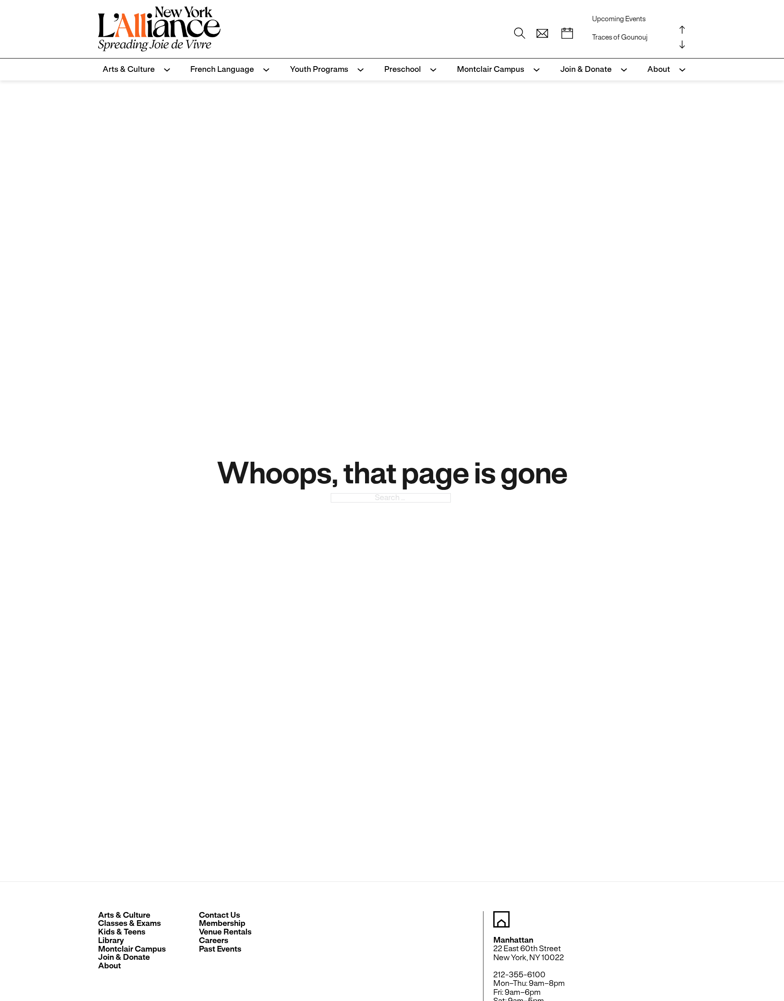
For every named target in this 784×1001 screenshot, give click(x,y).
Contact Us (219, 915)
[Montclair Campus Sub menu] (534, 70)
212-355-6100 (519, 975)
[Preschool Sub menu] (431, 70)
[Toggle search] (520, 33)
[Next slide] (682, 44)
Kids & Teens (121, 932)
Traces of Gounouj (620, 37)
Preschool (402, 69)
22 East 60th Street (527, 948)
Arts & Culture (128, 69)
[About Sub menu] (680, 70)
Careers (213, 940)
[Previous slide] (682, 29)
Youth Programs (319, 69)
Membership (222, 923)
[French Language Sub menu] (264, 70)
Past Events (220, 949)
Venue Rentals (225, 932)
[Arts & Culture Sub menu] (165, 70)
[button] (542, 33)
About (658, 69)
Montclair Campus (490, 69)
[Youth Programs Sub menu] (358, 70)
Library (111, 940)
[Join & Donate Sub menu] (622, 70)
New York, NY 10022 (528, 957)
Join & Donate (586, 69)
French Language (222, 69)
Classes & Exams (129, 923)
